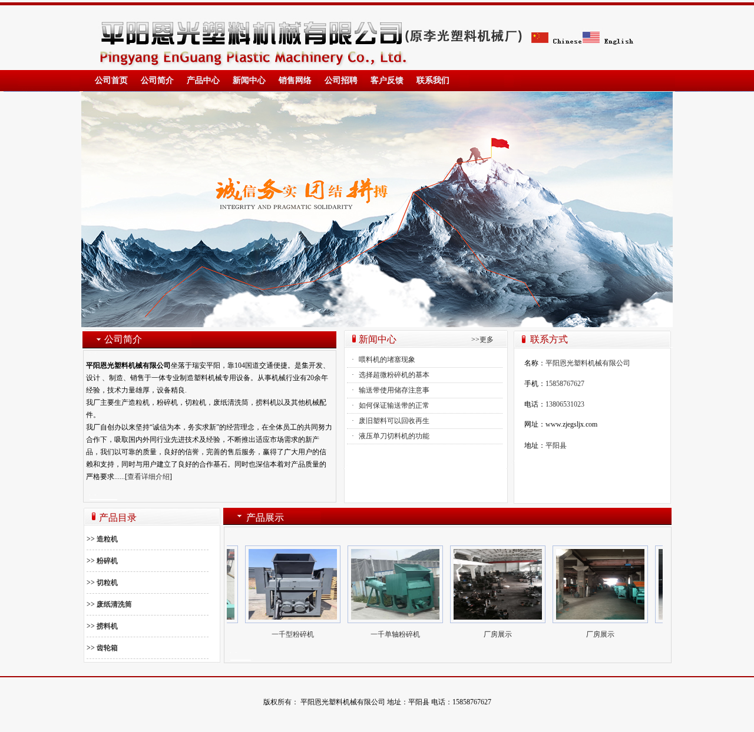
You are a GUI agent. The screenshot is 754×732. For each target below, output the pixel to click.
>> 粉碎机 (102, 561)
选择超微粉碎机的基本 (394, 375)
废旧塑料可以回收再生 (394, 421)
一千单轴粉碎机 (381, 634)
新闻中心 (249, 80)
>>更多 (482, 339)
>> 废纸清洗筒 (109, 604)
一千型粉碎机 (278, 634)
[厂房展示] (278, 584)
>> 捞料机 (102, 626)
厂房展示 (483, 634)
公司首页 (111, 80)
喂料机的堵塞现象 (387, 359)
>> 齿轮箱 (102, 648)
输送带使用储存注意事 (394, 390)
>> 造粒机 (102, 539)
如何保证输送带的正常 (394, 405)
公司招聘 (341, 80)
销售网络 (295, 80)
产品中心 (203, 80)
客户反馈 (387, 80)
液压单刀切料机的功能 (394, 436)
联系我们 (432, 80)
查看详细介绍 (148, 477)
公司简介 (157, 80)
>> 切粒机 (102, 582)
